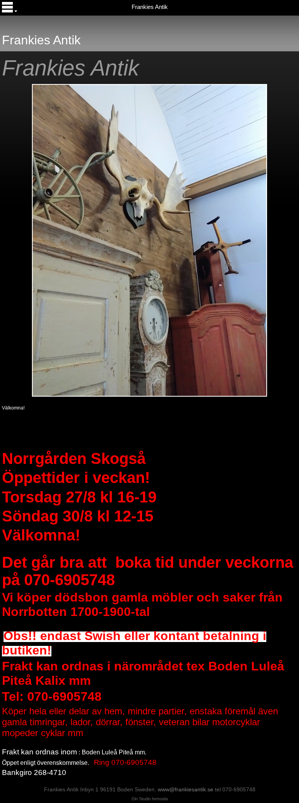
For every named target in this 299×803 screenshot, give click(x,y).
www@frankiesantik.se (185, 789)
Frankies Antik (150, 7)
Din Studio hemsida (150, 798)
